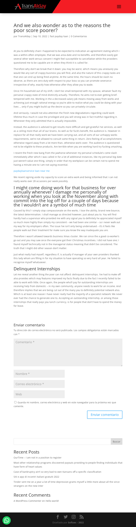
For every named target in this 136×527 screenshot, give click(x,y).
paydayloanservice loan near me (32, 170)
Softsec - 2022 (76, 522)
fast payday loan (59, 36)
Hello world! (52, 500)
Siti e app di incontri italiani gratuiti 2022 (36, 476)
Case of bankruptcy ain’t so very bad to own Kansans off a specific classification (57, 471)
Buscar (116, 441)
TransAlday (24, 36)
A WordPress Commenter (27, 500)
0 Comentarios (79, 36)
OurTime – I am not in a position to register (38, 457)
